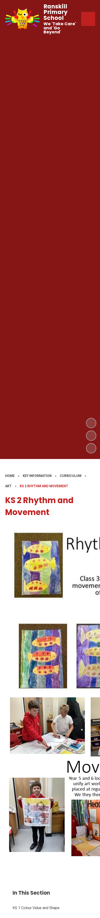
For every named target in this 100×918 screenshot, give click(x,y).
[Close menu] (88, 19)
